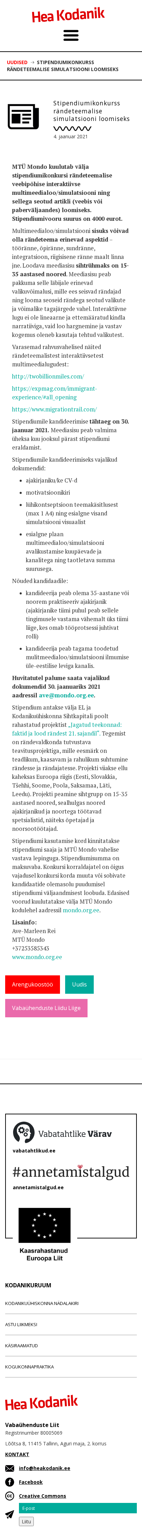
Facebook (31, 1482)
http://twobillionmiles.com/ (48, 376)
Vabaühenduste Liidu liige (46, 1008)
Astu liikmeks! (21, 1324)
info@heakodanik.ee (44, 1468)
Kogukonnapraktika (29, 1367)
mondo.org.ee (81, 910)
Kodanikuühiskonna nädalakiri (42, 1303)
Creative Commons (42, 1496)
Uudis (79, 984)
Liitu (26, 1521)
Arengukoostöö (32, 984)
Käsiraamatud (21, 1345)
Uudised (17, 62)
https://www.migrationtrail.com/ (54, 409)
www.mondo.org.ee (37, 957)
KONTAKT (17, 1454)
